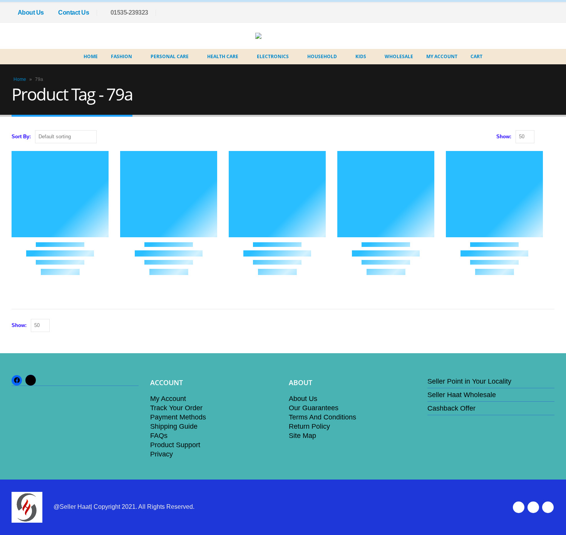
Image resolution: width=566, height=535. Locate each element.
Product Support (175, 445)
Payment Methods (178, 417)
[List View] (550, 137)
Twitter (533, 507)
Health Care (222, 56)
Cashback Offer (451, 408)
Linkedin (548, 507)
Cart (476, 56)
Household (322, 56)
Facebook (518, 507)
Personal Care (170, 56)
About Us (31, 12)
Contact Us (73, 12)
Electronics (273, 56)
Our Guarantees (313, 408)
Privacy (161, 454)
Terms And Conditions (322, 417)
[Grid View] (542, 137)
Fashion (121, 56)
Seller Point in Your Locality (469, 381)
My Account (441, 56)
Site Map (302, 435)
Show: (503, 136)
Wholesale (399, 56)
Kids (360, 56)
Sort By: (21, 136)
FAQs (158, 435)
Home (91, 56)
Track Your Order (176, 408)
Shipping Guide (174, 426)
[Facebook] (548, 12)
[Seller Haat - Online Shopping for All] (277, 36)
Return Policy (309, 426)
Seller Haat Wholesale (461, 395)
